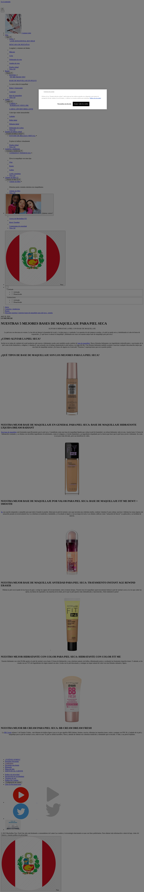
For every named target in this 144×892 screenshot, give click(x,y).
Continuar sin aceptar (49, 91)
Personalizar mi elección (64, 103)
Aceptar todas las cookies (81, 103)
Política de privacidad (95, 98)
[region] (72, 99)
